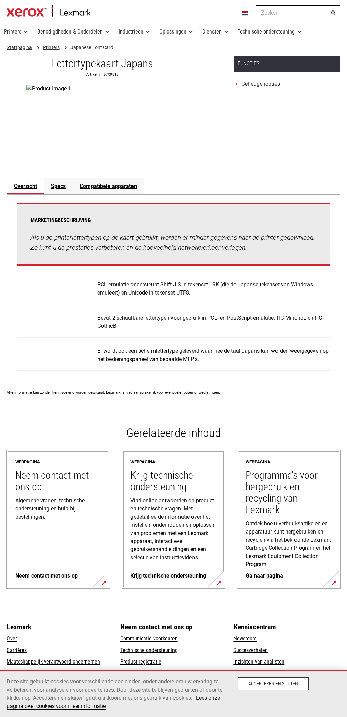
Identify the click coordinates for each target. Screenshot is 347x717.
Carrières (17, 650)
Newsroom (245, 638)
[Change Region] (245, 13)
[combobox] (298, 12)
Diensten (212, 31)
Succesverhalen (250, 650)
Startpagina (48, 11)
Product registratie (140, 661)
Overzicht (25, 186)
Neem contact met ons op (156, 627)
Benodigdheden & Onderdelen (70, 31)
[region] (173, 693)
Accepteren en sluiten (273, 683)
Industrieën (131, 31)
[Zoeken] (333, 13)
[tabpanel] (173, 288)
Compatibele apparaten (108, 186)
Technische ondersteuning (266, 31)
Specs (58, 186)
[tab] (25, 186)
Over (12, 638)
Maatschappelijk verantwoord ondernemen (53, 661)
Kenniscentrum (254, 627)
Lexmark (19, 627)
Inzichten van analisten (258, 661)
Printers (12, 31)
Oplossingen (172, 31)
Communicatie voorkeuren (149, 638)
